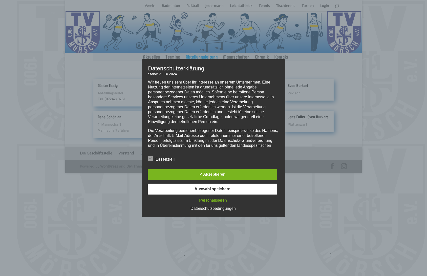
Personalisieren (213, 200)
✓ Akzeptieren (212, 174)
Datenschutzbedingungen (213, 208)
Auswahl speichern (212, 189)
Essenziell (164, 159)
